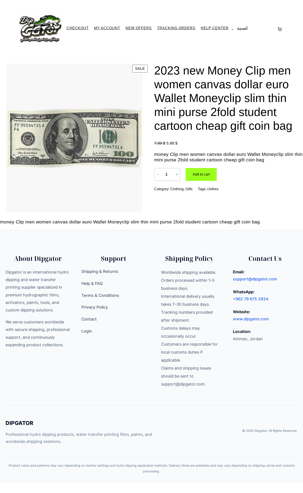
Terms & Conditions (100, 295)
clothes (212, 189)
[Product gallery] (74, 138)
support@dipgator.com (255, 279)
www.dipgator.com (251, 319)
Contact (89, 319)
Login (86, 331)
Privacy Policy (94, 307)
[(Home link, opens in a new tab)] (39, 28)
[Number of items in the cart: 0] (280, 29)
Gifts (189, 189)
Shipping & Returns (99, 271)
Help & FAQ (92, 283)
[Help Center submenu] (231, 29)
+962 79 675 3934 (250, 299)
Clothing (177, 189)
